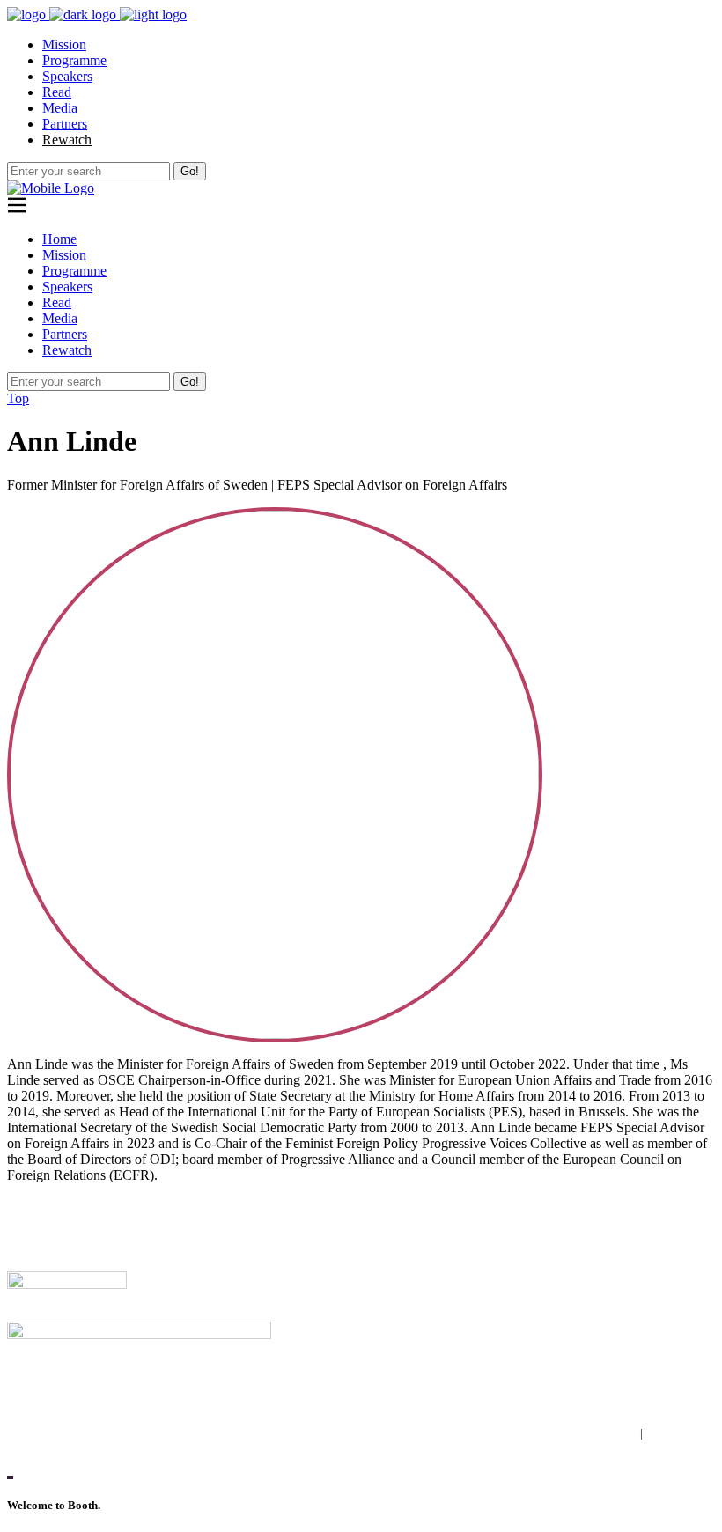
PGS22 (27, 1248)
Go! (189, 171)
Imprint (619, 1433)
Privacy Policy (680, 1433)
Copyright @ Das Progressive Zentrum (116, 1393)
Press (21, 1219)
